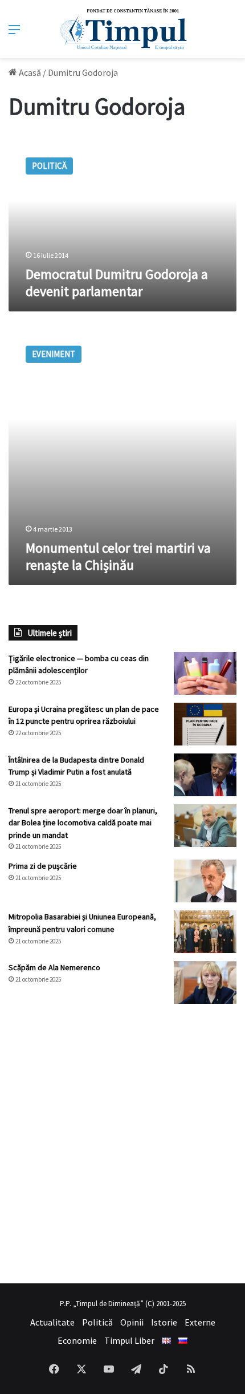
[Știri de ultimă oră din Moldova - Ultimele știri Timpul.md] (123, 29)
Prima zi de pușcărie (43, 866)
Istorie (164, 1322)
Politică (97, 1322)
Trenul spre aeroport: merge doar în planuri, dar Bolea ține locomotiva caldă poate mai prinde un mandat (83, 822)
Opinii (132, 1322)
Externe (200, 1322)
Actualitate (52, 1322)
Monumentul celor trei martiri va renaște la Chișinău (118, 556)
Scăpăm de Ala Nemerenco (54, 967)
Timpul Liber (129, 1340)
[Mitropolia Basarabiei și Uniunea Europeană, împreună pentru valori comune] (205, 931)
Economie (77, 1340)
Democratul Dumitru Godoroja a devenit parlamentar (117, 282)
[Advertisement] (122, 1143)
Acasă (29, 72)
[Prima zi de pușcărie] (205, 881)
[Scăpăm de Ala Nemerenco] (205, 982)
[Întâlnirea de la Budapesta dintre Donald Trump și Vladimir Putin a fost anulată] (205, 774)
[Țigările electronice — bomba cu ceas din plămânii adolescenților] (205, 673)
